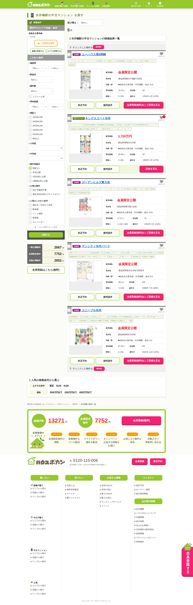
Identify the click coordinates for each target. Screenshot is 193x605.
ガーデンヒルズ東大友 (95, 182)
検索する (46, 235)
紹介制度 (140, 521)
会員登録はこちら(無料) (45, 269)
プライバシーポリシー (146, 537)
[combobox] (46, 148)
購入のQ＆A (106, 493)
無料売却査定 (73, 489)
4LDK (66, 385)
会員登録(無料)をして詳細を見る (143, 105)
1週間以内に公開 (40, 181)
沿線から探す (38, 492)
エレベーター (39, 222)
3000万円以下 (56, 392)
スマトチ (71, 493)
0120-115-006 (85, 460)
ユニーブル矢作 (91, 310)
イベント (105, 506)
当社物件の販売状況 (145, 529)
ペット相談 (38, 213)
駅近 (52, 385)
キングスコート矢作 (98, 118)
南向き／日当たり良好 (42, 205)
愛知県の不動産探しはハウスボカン (40, 404)
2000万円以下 (71, 392)
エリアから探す (39, 488)
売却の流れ (106, 489)
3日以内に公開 (39, 176)
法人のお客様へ (143, 525)
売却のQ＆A (106, 485)
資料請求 (98, 47)
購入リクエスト (74, 498)
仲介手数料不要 (39, 190)
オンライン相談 (143, 489)
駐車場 (36, 209)
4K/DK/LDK (38, 130)
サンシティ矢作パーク (95, 246)
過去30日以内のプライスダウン (47, 194)
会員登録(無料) (141, 420)
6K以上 (36, 138)
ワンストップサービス (111, 502)
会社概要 (140, 509)
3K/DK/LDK (38, 126)
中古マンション (63, 404)
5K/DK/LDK (38, 134)
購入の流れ (106, 498)
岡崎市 (75, 404)
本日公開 (37, 172)
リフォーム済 (39, 96)
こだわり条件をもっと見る (47, 227)
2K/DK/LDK (38, 121)
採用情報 (140, 533)
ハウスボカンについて (146, 513)
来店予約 (82, 105)
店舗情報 (140, 517)
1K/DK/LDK (38, 117)
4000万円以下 (85, 392)
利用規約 (140, 542)
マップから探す (39, 496)
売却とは (71, 485)
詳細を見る (151, 169)
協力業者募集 (142, 493)
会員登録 (139, 461)
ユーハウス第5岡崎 (93, 54)
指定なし (37, 168)
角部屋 (36, 218)
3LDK (58, 385)
